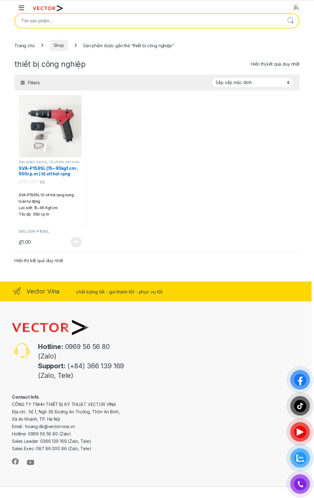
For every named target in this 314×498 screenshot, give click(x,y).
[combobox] (148, 21)
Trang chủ (24, 45)
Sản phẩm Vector (33, 162)
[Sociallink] (15, 461)
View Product (73, 242)
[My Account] (296, 7)
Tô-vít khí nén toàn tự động (49, 164)
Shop (59, 45)
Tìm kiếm (290, 21)
